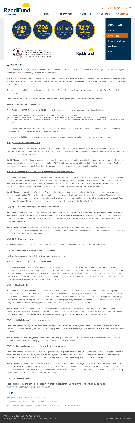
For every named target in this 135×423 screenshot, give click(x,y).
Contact (111, 52)
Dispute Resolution (117, 41)
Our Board (113, 46)
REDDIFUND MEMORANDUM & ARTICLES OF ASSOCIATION (32, 402)
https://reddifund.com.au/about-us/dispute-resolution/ (29, 387)
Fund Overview (65, 14)
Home (47, 14)
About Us (124, 14)
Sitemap (109, 419)
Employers (86, 14)
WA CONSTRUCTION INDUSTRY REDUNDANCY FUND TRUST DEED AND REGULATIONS (43, 405)
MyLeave (104, 245)
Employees (105, 14)
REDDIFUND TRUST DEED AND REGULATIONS (26, 398)
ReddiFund (9, 4)
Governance (113, 36)
